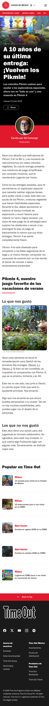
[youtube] (19, 630)
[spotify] (34, 630)
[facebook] (4, 630)
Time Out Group (10, 661)
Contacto (7, 651)
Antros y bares (28, 13)
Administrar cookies (8, 667)
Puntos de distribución (34, 654)
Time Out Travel (35, 680)
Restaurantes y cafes (10, 13)
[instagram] (26, 630)
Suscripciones (35, 648)
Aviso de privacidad (11, 656)
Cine (39, 13)
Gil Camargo (31, 138)
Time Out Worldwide (33, 673)
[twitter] (12, 630)
